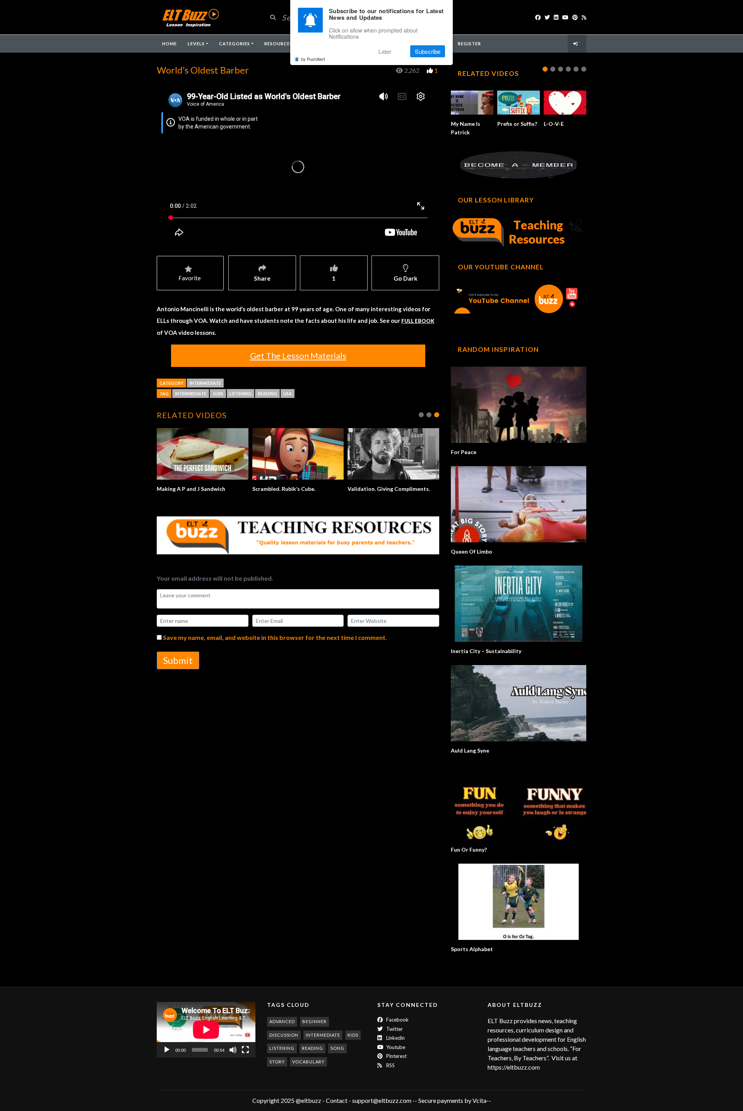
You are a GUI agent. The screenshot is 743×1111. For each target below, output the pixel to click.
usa (287, 393)
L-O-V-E (554, 123)
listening (240, 393)
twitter (394, 1029)
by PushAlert (313, 59)
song (337, 1048)
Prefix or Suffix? (517, 123)
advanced (282, 1021)
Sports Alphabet (472, 949)
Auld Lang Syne (470, 750)
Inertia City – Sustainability (486, 651)
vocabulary (308, 1061)
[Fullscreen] (245, 1050)
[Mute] (233, 1050)
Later (384, 51)
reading (267, 393)
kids (353, 1034)
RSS (390, 1065)
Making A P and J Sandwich (191, 488)
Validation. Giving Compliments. (389, 488)
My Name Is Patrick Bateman (465, 132)
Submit (178, 660)
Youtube (395, 1047)
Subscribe (427, 51)
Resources (278, 43)
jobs (217, 393)
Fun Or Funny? (469, 849)
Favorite (189, 277)
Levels (196, 43)
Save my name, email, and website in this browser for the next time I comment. (275, 637)
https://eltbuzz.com (514, 1067)
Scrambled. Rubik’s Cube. (283, 488)
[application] (206, 1029)
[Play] (167, 1050)
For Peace (463, 452)
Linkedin (395, 1038)
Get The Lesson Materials (298, 355)
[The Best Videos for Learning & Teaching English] (190, 17)
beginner (314, 1021)
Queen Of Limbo (471, 551)
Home (169, 43)
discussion (283, 1034)
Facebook (397, 1020)
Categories (234, 43)
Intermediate (205, 383)
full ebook (417, 321)
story (277, 1061)
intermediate (190, 393)
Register (469, 43)
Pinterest (396, 1056)
